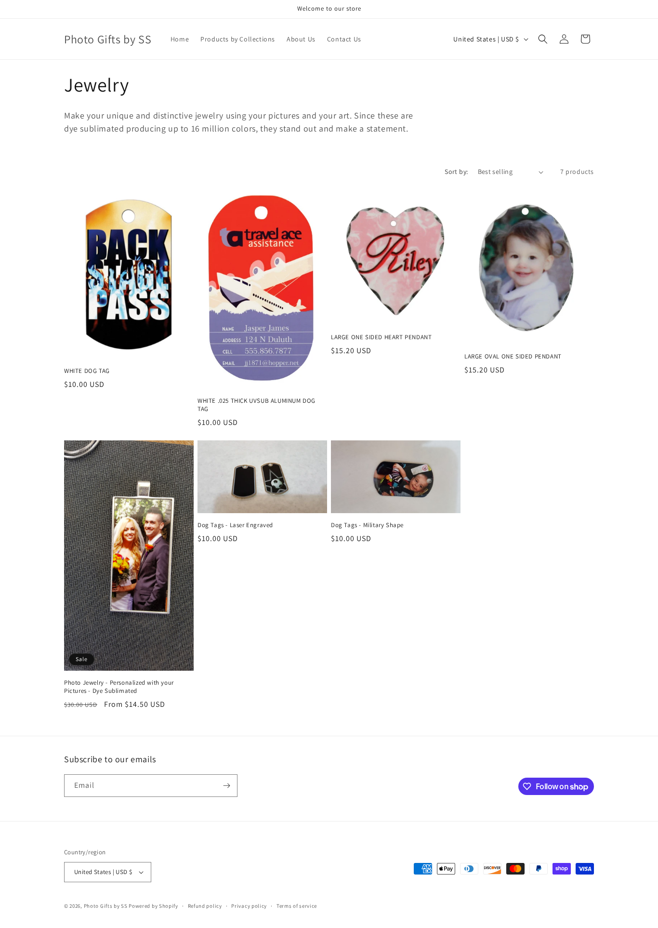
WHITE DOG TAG (87, 371)
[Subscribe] (226, 785)
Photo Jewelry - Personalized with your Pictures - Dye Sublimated (119, 687)
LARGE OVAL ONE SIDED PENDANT (513, 356)
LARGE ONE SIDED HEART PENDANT (381, 337)
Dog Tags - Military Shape (367, 525)
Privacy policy (249, 905)
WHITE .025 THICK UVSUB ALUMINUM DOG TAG (256, 405)
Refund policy (205, 905)
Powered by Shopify (153, 905)
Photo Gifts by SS (106, 905)
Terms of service (296, 905)
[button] (542, 39)
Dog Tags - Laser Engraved (235, 525)
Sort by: (456, 171)
